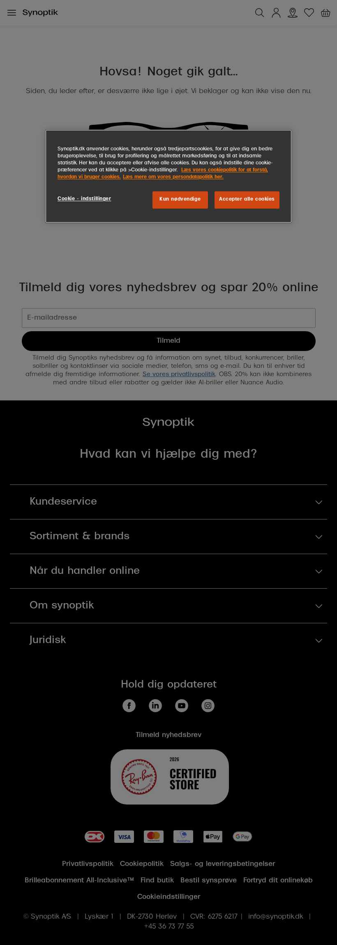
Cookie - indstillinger (84, 199)
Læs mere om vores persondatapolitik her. (173, 177)
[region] (168, 176)
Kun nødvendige (180, 199)
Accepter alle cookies (247, 199)
